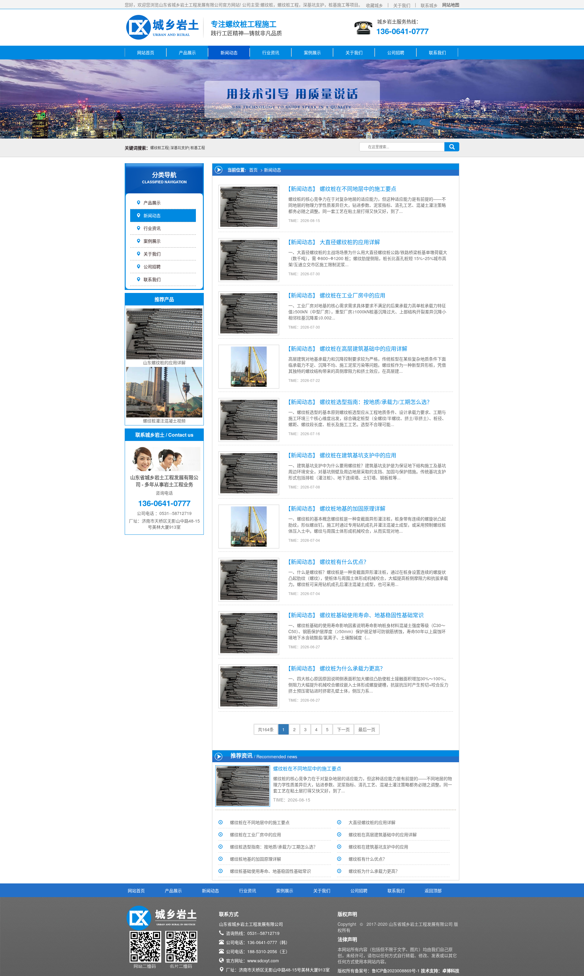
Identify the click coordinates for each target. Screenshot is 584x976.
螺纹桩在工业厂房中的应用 (352, 295)
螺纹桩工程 (159, 147)
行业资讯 (270, 52)
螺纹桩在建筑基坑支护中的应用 (358, 455)
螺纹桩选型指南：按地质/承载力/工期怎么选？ (376, 402)
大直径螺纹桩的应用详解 (350, 242)
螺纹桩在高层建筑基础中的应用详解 (363, 348)
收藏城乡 (374, 5)
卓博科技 (450, 970)
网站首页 (145, 52)
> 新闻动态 (270, 170)
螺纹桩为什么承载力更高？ (352, 668)
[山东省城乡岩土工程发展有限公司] (163, 25)
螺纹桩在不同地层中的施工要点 (358, 188)
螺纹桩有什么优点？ (344, 562)
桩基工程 (197, 147)
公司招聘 (395, 52)
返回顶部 (433, 890)
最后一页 (366, 729)
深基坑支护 (179, 147)
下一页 (343, 729)
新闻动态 (229, 52)
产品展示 (187, 52)
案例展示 (312, 52)
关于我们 (401, 5)
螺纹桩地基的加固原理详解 (352, 508)
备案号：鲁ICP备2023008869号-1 (387, 970)
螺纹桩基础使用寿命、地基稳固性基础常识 (372, 615)
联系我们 (437, 52)
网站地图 (450, 5)
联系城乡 (429, 5)
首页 (253, 170)
